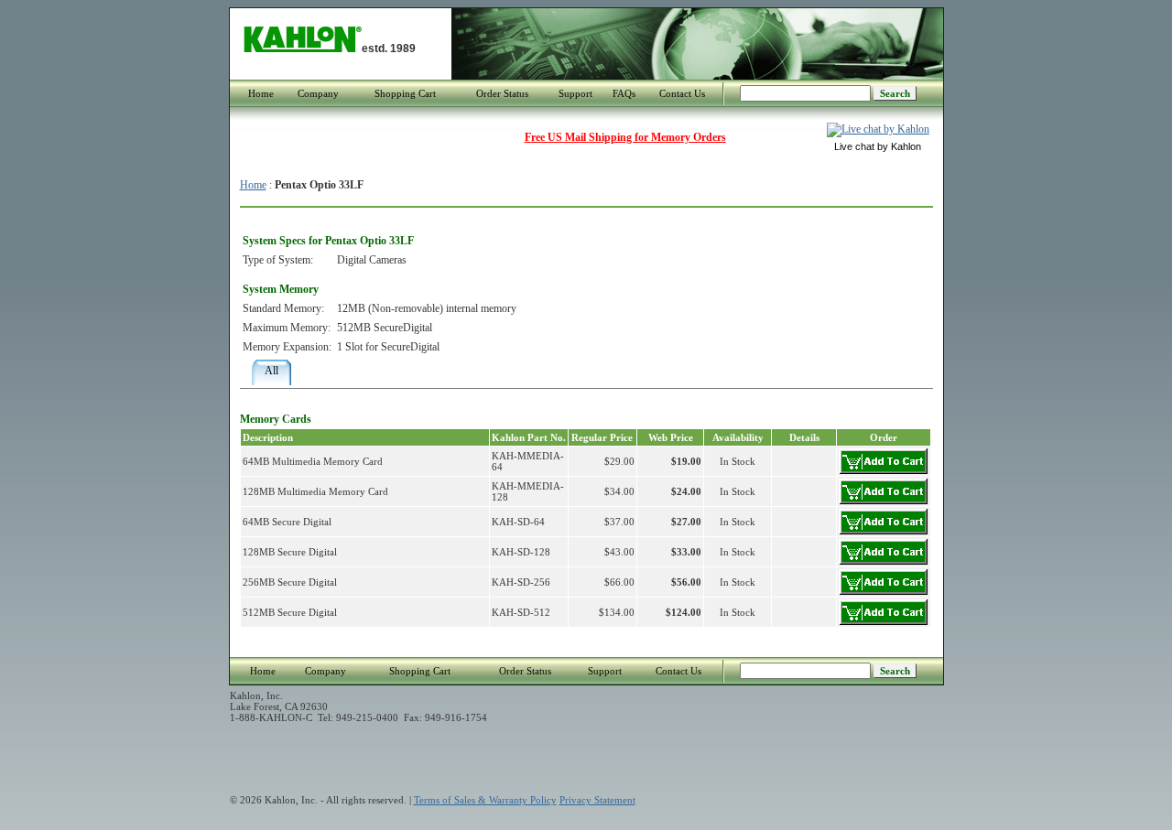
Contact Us (682, 93)
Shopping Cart (405, 93)
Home (261, 93)
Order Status (502, 93)
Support (575, 93)
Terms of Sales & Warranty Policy (485, 799)
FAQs (624, 93)
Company (318, 93)
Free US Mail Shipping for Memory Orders (625, 137)
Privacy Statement (597, 799)
